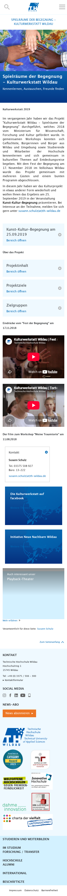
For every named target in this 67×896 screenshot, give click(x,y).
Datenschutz (31, 890)
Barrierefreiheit (49, 890)
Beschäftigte (13, 881)
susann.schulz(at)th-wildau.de (39, 211)
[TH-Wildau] (33, 10)
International (15, 873)
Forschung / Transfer (21, 852)
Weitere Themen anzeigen (26, 508)
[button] (7, 7)
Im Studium (12, 847)
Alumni (8, 864)
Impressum (15, 890)
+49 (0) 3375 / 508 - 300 (21, 676)
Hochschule (13, 860)
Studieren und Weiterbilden (26, 839)
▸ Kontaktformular (13, 680)
